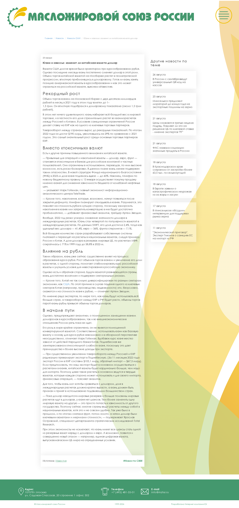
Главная (48, 38)
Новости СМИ (73, 38)
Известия (61, 460)
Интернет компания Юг (196, 504)
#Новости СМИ (132, 460)
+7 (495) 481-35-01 (123, 492)
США (66, 284)
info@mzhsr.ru (160, 492)
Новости (60, 38)
